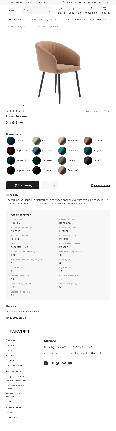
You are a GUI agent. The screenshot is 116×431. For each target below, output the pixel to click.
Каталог (18, 19)
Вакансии (80, 19)
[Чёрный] (37, 170)
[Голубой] (37, 150)
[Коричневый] (11, 170)
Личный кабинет (14, 365)
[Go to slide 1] (23, 105)
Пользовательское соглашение (15, 387)
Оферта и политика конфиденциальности (83, 2)
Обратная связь (13, 406)
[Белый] (37, 140)
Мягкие (41, 26)
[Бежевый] (62, 140)
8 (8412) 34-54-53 (37, 2)
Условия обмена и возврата (15, 395)
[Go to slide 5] (32, 105)
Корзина (10, 412)
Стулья (22, 26)
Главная (10, 26)
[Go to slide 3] (27, 105)
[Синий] (11, 140)
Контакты (95, 19)
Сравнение (11, 417)
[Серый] (62, 160)
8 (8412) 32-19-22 (14, 2)
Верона (54, 26)
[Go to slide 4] (30, 105)
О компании (36, 19)
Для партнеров (13, 371)
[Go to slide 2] (25, 105)
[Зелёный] (11, 160)
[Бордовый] (11, 150)
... (32, 26)
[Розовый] (88, 140)
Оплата (66, 19)
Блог (8, 401)
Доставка (52, 19)
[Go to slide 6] (34, 105)
